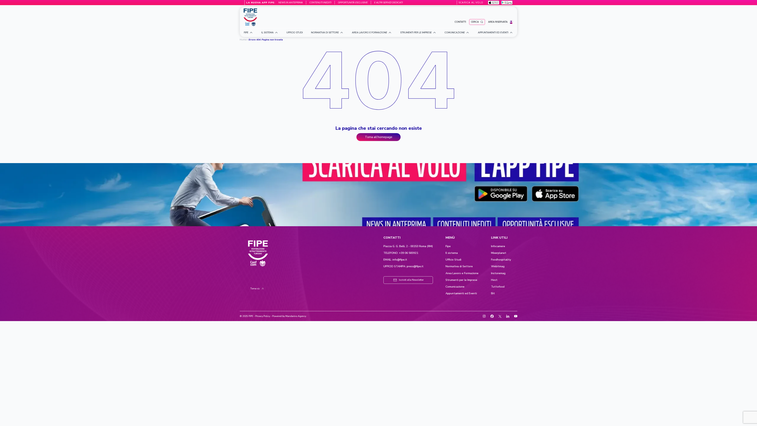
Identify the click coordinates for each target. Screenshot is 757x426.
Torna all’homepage (378, 137)
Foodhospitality (501, 260)
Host (494, 280)
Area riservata (498, 21)
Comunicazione (455, 287)
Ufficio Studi (453, 260)
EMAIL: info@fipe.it (395, 260)
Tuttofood (497, 287)
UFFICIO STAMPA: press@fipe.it (403, 266)
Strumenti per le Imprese (461, 280)
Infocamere (498, 246)
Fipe (448, 246)
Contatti (460, 21)
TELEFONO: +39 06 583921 (400, 253)
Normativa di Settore (459, 266)
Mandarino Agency (295, 316)
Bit (493, 293)
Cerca (475, 21)
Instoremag (498, 273)
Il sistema (452, 253)
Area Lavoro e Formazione (462, 273)
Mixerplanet (498, 253)
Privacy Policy (262, 316)
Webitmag (497, 266)
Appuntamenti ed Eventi (461, 293)
